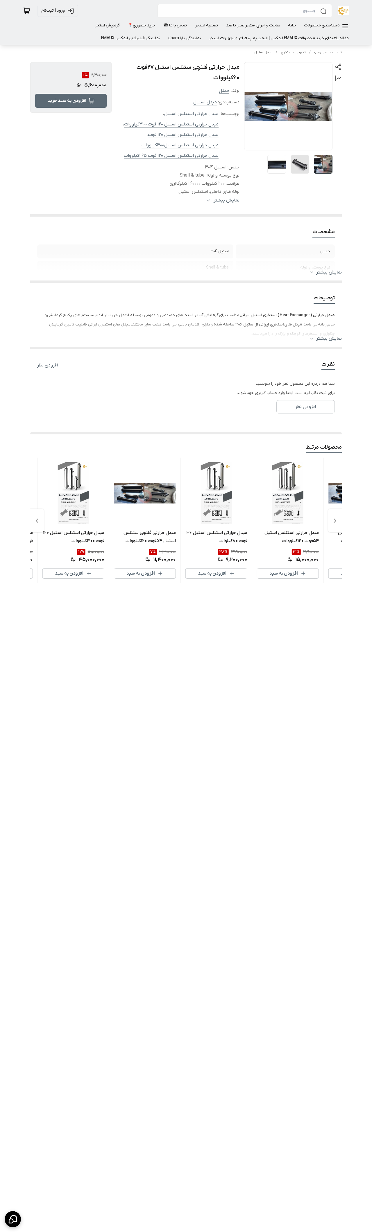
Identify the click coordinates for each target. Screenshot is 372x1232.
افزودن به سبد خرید (66, 101)
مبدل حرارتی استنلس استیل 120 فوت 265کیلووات (171, 156)
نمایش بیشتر (329, 272)
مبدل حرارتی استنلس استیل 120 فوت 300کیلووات (171, 124)
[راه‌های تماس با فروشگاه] (13, 1219)
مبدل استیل (263, 52)
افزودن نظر (47, 365)
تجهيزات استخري (293, 52)
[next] (37, 520)
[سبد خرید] (26, 10)
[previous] (335, 520)
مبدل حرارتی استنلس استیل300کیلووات (180, 145)
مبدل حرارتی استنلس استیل (191, 114)
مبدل (224, 90)
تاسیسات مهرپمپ (328, 52)
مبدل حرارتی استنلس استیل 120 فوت (183, 135)
